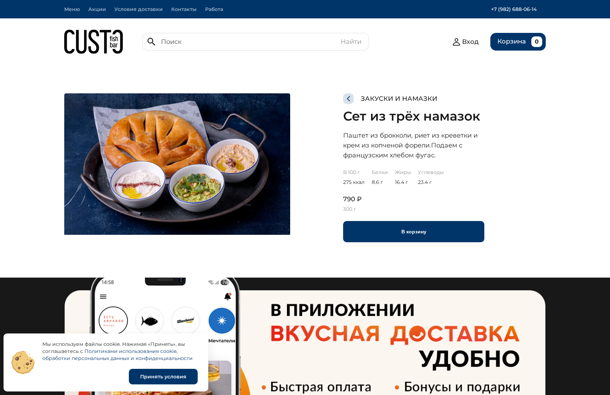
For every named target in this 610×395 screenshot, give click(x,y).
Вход (470, 42)
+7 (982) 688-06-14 (514, 9)
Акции (97, 9)
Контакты (184, 9)
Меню (72, 9)
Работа (214, 9)
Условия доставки (138, 9)
